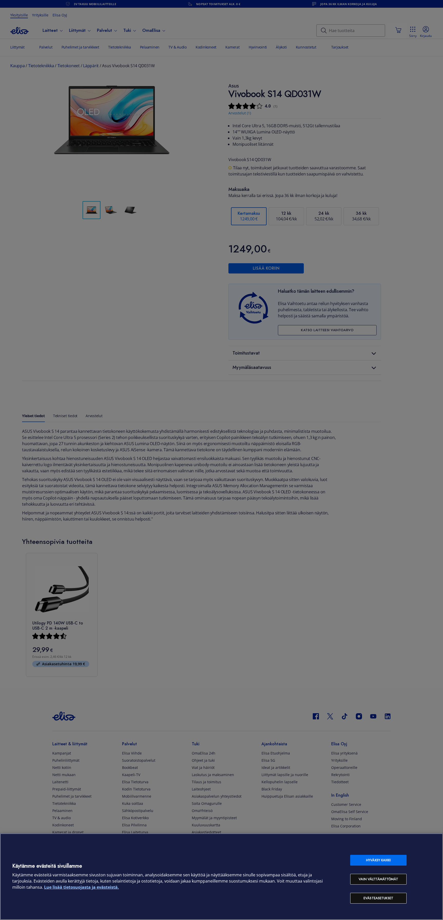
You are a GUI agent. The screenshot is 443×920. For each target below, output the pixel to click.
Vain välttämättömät (378, 879)
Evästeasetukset (378, 898)
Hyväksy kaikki (378, 860)
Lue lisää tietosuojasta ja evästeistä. (81, 887)
